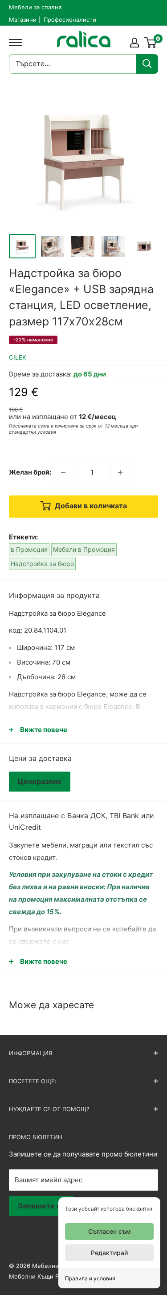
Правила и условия (90, 1278)
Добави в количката (90, 506)
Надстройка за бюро (42, 563)
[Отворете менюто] (13, 42)
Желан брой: (30, 472)
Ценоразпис (39, 781)
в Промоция (29, 549)
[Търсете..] (147, 64)
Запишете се (41, 1205)
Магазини (23, 19)
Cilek (17, 357)
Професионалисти (70, 19)
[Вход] (134, 43)
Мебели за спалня (35, 7)
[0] (150, 42)
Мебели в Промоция (84, 549)
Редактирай (109, 1252)
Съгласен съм (109, 1231)
